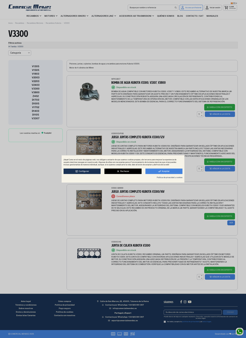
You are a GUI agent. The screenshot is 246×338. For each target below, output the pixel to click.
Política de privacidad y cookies (169, 177)
